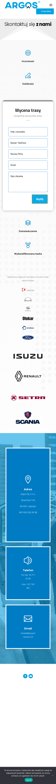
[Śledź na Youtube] (31, 676)
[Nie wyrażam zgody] (52, 775)
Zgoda (28, 780)
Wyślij (39, 199)
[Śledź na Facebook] (25, 676)
